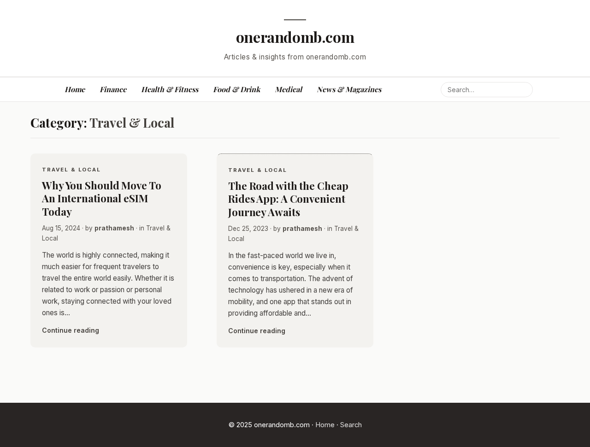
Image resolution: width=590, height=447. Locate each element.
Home (75, 89)
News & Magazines (349, 89)
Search (351, 425)
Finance (113, 89)
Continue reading (70, 330)
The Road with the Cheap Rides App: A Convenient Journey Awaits (288, 199)
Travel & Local (71, 169)
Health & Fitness (169, 89)
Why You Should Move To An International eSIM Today (101, 198)
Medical (288, 89)
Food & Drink (236, 89)
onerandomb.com (295, 37)
